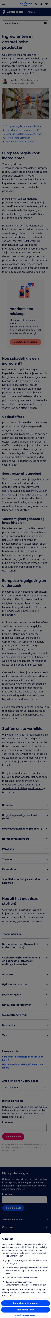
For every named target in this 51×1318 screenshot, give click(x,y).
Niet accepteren (25, 1309)
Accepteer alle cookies (25, 1303)
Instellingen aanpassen (25, 1315)
